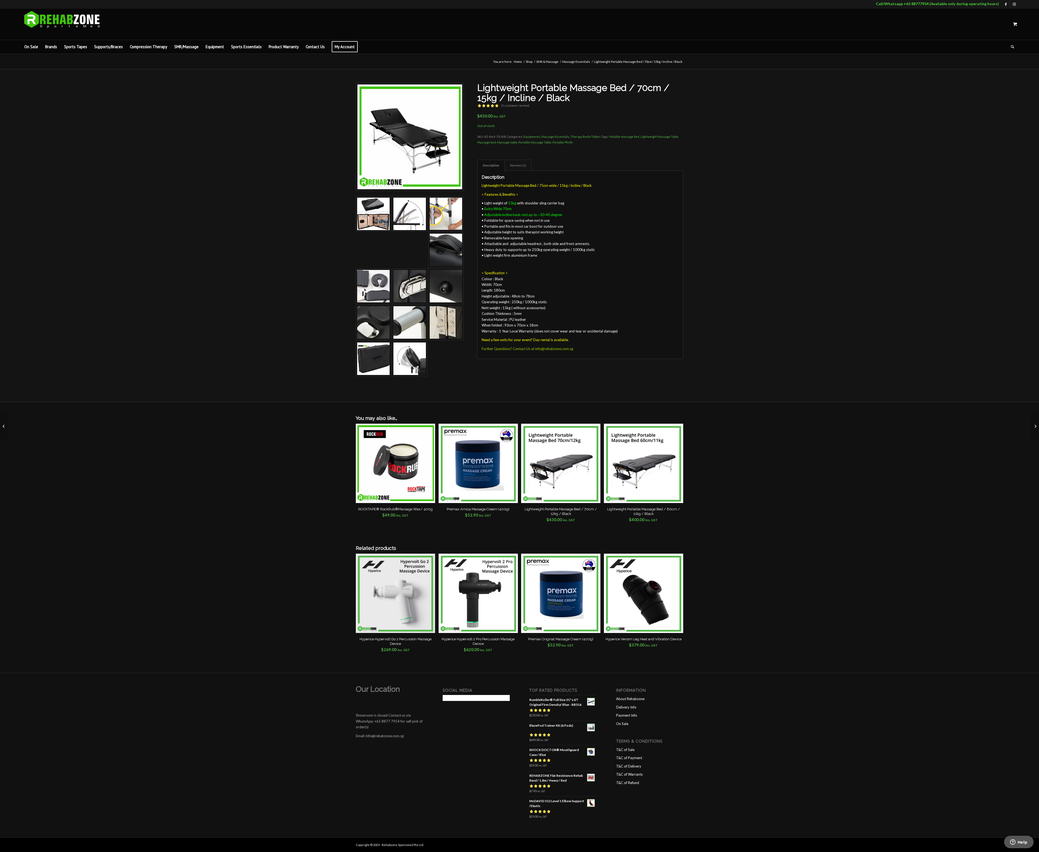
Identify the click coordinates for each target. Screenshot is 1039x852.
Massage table (507, 142)
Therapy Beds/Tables (585, 136)
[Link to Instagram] (1014, 4)
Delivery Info (626, 707)
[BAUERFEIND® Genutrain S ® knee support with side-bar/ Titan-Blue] (1035, 426)
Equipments (532, 136)
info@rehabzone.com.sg (554, 349)
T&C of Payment (629, 758)
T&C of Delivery (628, 766)
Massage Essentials (555, 136)
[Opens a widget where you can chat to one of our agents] (1019, 842)
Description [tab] (491, 165)
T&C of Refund (627, 783)
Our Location (378, 689)
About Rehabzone (630, 699)
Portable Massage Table (534, 142)
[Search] (1010, 47)
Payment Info (626, 715)
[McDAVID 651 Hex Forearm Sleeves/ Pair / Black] (4, 426)
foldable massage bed (624, 136)
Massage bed (486, 142)
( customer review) (515, 105)
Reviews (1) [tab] (518, 165)
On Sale (622, 724)
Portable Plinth (563, 142)
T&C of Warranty (629, 774)
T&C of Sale (625, 749)
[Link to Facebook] (1006, 4)
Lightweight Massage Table (659, 136)
